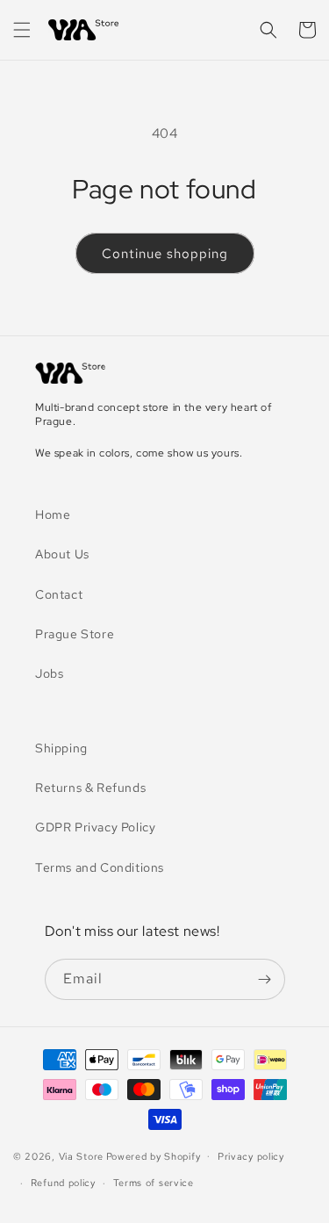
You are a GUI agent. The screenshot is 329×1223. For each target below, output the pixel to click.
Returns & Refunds (90, 787)
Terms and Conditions (99, 867)
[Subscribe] (265, 979)
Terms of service (153, 1182)
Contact (58, 594)
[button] (22, 30)
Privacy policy (251, 1156)
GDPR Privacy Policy (95, 827)
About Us (62, 554)
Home (52, 514)
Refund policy (63, 1182)
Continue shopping (165, 254)
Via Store (81, 1155)
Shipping (61, 748)
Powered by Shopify (153, 1155)
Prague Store (74, 634)
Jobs (49, 673)
